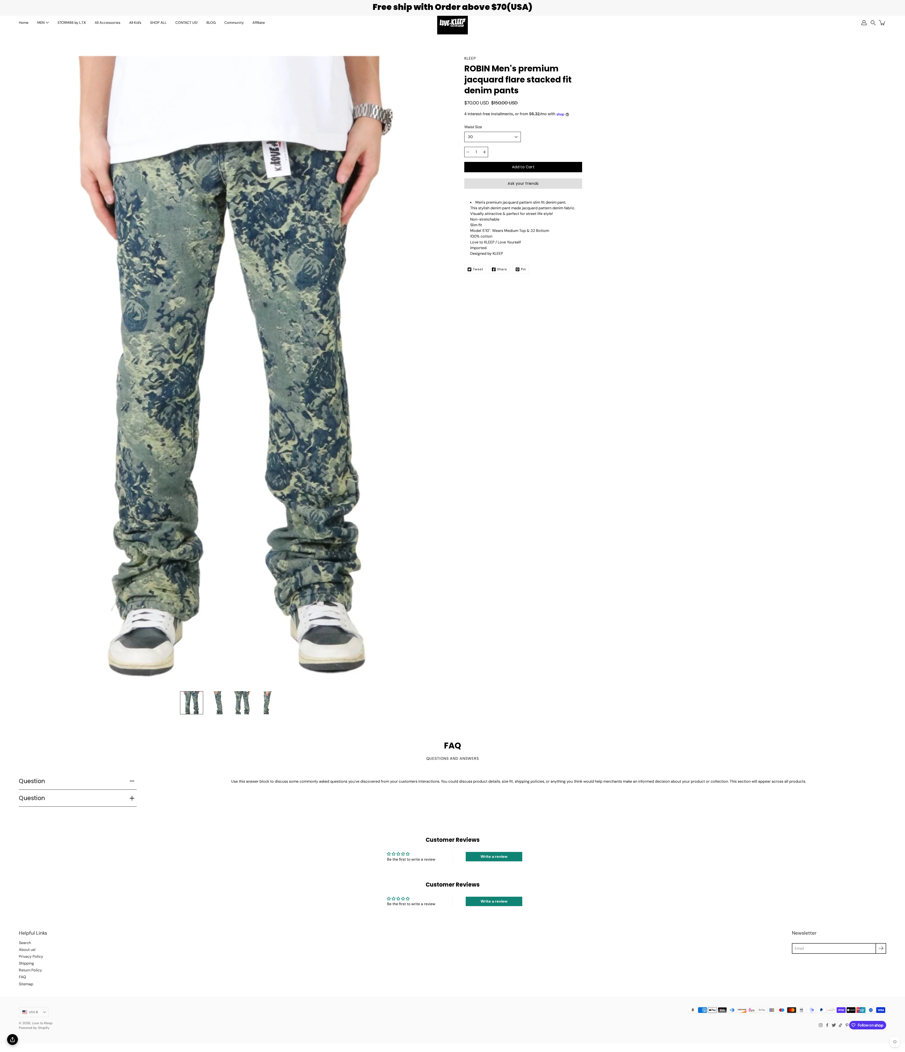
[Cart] (882, 22)
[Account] (864, 22)
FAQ (22, 976)
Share (502, 269)
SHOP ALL (158, 22)
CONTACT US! (186, 22)
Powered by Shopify (34, 1028)
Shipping (26, 963)
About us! (27, 949)
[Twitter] (834, 1025)
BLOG (211, 22)
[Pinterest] (847, 1025)
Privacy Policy (31, 956)
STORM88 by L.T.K (72, 22)
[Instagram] (821, 1025)
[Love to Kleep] (452, 22)
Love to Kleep (42, 1023)
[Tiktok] (840, 1025)
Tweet (478, 269)
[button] (873, 22)
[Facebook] (827, 1025)
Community (234, 22)
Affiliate (258, 22)
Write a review (494, 856)
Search (25, 942)
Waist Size (473, 126)
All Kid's (135, 22)
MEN (41, 22)
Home (24, 22)
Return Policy (30, 970)
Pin (523, 269)
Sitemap (26, 984)
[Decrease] (467, 152)
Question (32, 781)
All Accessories (107, 22)
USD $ (33, 1012)
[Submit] (881, 948)
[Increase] (484, 152)
